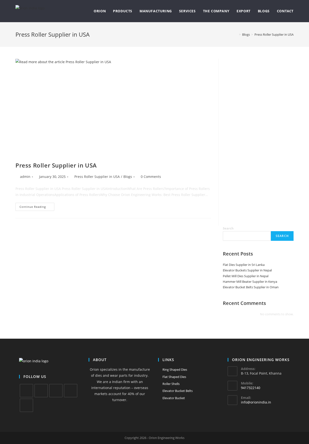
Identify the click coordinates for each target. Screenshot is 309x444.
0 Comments (151, 176)
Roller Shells (171, 384)
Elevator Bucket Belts (177, 391)
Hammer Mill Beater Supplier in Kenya (250, 281)
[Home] (236, 34)
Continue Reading (37, 207)
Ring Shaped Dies (174, 369)
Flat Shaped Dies (174, 377)
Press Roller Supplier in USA (274, 34)
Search (228, 228)
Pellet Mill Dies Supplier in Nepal (245, 276)
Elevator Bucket (173, 398)
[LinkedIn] (70, 390)
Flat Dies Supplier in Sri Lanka (244, 264)
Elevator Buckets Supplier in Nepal (247, 270)
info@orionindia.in (256, 402)
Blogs (127, 176)
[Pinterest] (26, 405)
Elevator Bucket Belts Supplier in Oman (251, 287)
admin (25, 176)
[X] (26, 390)
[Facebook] (41, 390)
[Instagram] (56, 390)
